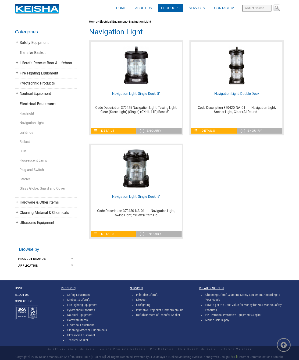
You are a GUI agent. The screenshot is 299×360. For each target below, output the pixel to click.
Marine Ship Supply (217, 320)
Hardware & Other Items (39, 202)
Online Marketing (180, 357)
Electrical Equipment (38, 104)
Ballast (25, 142)
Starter (25, 179)
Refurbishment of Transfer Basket (158, 315)
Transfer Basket (33, 52)
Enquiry (154, 130)
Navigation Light (32, 123)
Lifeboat (141, 299)
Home (93, 21)
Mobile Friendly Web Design (211, 357)
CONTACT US (224, 8)
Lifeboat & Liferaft (78, 299)
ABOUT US (143, 8)
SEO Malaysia (158, 357)
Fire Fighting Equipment (39, 73)
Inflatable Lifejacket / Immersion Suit (159, 310)
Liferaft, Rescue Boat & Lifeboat (46, 63)
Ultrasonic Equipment (37, 222)
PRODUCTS (170, 8)
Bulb (23, 151)
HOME (121, 8)
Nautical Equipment (35, 93)
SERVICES (197, 8)
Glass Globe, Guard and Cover (42, 188)
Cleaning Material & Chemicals (44, 212)
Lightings (26, 132)
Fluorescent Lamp (33, 160)
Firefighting (143, 305)
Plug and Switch (32, 170)
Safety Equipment (34, 42)
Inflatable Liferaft (147, 294)
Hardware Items (77, 320)
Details (107, 130)
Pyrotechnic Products (37, 83)
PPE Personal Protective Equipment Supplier (233, 315)
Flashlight (27, 113)
